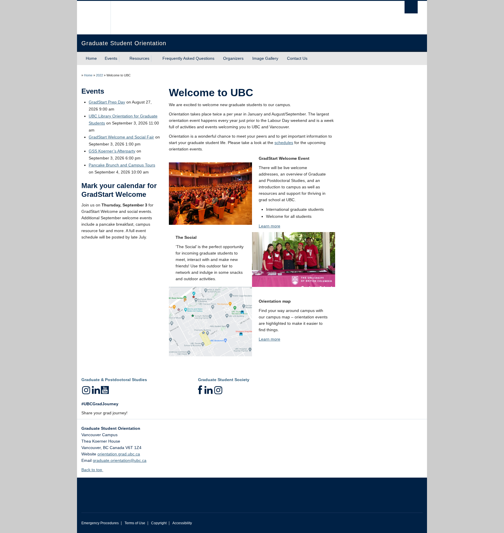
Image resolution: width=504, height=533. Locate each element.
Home (91, 58)
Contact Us (297, 58)
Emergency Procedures (100, 523)
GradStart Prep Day (107, 102)
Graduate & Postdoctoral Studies (114, 379)
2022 (99, 75)
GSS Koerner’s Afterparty (112, 151)
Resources (139, 58)
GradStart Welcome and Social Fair (121, 137)
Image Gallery (265, 58)
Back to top (92, 469)
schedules (283, 142)
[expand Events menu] (122, 58)
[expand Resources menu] (154, 58)
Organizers (233, 58)
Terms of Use (135, 523)
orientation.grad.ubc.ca (118, 454)
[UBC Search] (411, 7)
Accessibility (182, 523)
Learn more (269, 226)
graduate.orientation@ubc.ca (119, 460)
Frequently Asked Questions (188, 58)
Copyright (159, 523)
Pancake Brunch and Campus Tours (122, 165)
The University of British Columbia (94, 17)
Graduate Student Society (223, 379)
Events (111, 58)
